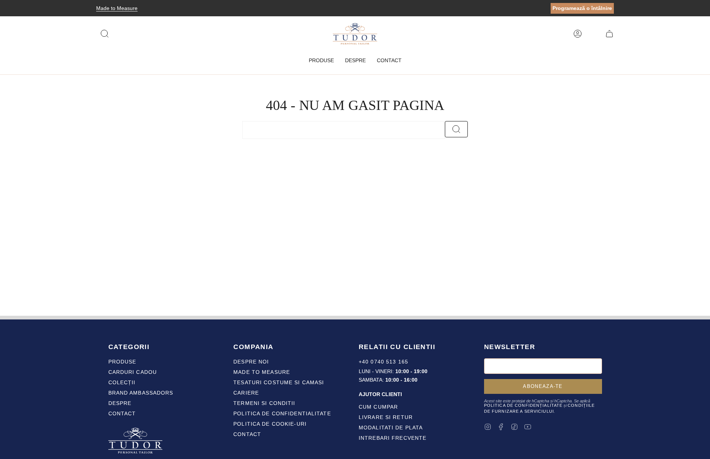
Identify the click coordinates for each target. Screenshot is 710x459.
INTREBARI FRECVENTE (392, 438)
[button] (321, 60)
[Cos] (609, 33)
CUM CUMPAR (378, 407)
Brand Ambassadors (140, 393)
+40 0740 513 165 (383, 362)
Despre (120, 403)
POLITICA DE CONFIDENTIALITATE (282, 413)
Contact (122, 413)
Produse (122, 362)
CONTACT (247, 434)
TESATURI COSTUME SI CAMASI (278, 382)
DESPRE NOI (251, 362)
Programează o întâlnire (582, 8)
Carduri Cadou (132, 372)
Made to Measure (117, 8)
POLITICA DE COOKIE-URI (270, 424)
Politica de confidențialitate (523, 405)
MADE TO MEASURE (261, 372)
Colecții (122, 382)
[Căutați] (456, 129)
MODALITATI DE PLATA (391, 427)
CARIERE (246, 393)
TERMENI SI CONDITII (264, 403)
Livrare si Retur (386, 417)
